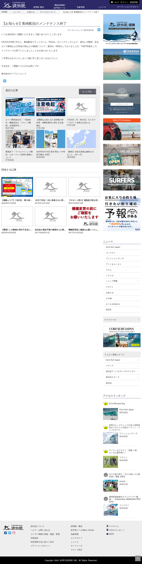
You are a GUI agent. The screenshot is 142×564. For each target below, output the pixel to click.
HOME (4, 11)
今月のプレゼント (116, 530)
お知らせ (31, 11)
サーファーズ (76, 545)
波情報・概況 (76, 526)
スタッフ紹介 (76, 549)
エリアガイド (76, 537)
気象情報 (74, 534)
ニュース (16, 11)
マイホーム (114, 526)
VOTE (111, 534)
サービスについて (48, 11)
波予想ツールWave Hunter (82, 530)
